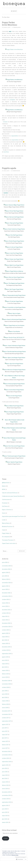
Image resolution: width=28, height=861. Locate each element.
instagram (12, 99)
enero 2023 (5, 589)
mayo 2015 (5, 815)
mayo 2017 (5, 734)
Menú (15, 11)
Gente (3, 513)
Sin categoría (5, 536)
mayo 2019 (5, 663)
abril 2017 (4, 738)
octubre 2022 (5, 599)
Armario (5, 121)
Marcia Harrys (6, 523)
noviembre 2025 (6, 565)
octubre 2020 (5, 630)
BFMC (3, 489)
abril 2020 (4, 640)
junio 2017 (4, 731)
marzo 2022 (5, 603)
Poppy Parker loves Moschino (9, 23)
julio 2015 (4, 809)
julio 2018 (4, 690)
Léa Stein (6, 152)
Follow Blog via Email (9, 830)
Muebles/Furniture (7, 526)
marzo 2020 (5, 643)
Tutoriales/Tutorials (7, 540)
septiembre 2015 (6, 802)
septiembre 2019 (6, 653)
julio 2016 (4, 768)
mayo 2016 (5, 775)
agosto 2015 (5, 805)
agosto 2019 (5, 657)
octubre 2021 (5, 613)
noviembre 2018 (6, 684)
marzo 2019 (5, 670)
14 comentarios (15, 170)
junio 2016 (4, 771)
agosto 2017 (5, 724)
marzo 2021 (5, 619)
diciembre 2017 (6, 711)
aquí (10, 31)
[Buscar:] (10, 551)
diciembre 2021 (6, 609)
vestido (5, 193)
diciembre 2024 (6, 569)
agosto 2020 (5, 633)
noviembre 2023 (6, 582)
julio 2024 (4, 576)
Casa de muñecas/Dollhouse (10, 492)
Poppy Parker (5, 533)
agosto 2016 (5, 765)
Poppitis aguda (9, 168)
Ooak (3, 530)
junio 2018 (4, 694)
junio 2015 (4, 812)
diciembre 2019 (6, 646)
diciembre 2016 (6, 751)
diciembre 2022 (6, 592)
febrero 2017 (5, 744)
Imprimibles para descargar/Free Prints (13, 516)
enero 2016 (5, 788)
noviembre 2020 (6, 626)
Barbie (4, 486)
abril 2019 (4, 667)
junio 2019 (4, 660)
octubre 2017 (5, 717)
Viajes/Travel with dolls (8, 543)
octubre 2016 (5, 758)
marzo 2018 (5, 701)
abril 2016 (4, 778)
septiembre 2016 (6, 761)
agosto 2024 (5, 572)
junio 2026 (5, 562)
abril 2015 (4, 819)
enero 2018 (5, 707)
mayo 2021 (5, 616)
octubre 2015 (5, 798)
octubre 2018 (5, 687)
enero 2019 (5, 677)
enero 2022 (5, 606)
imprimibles (14, 136)
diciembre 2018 (6, 680)
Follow (5, 838)
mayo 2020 (5, 636)
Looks (3, 520)
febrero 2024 (5, 579)
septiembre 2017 (6, 721)
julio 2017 (4, 728)
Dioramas (4, 503)
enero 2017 (5, 748)
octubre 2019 (5, 650)
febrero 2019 (5, 674)
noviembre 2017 (6, 714)
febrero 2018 (5, 704)
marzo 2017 (5, 741)
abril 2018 (4, 697)
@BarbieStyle (5, 482)
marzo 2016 (5, 782)
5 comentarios (16, 27)
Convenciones (6, 499)
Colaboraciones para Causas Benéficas (12, 496)
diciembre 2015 (6, 792)
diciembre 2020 (6, 623)
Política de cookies (14, 855)
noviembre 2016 (6, 755)
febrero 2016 (5, 785)
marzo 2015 (5, 822)
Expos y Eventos (6, 509)
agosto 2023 (5, 586)
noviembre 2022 (6, 596)
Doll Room (5, 506)
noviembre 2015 (6, 795)
